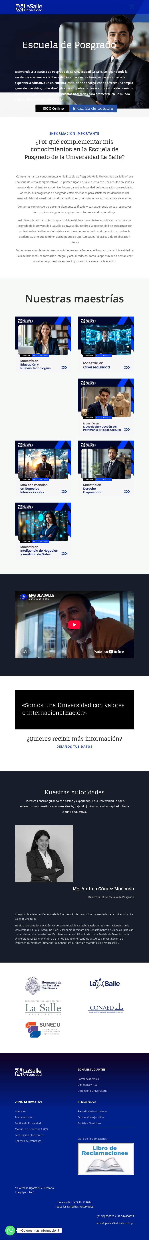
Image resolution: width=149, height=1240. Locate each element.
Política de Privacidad (28, 1123)
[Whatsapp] (10, 1230)
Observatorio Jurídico (91, 1117)
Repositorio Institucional (92, 1111)
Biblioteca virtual (88, 1084)
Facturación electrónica (29, 1135)
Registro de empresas (28, 1141)
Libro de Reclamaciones (92, 1138)
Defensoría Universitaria (92, 1090)
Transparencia (24, 1117)
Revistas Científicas (89, 1123)
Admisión (20, 1111)
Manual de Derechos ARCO (31, 1129)
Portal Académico (88, 1079)
